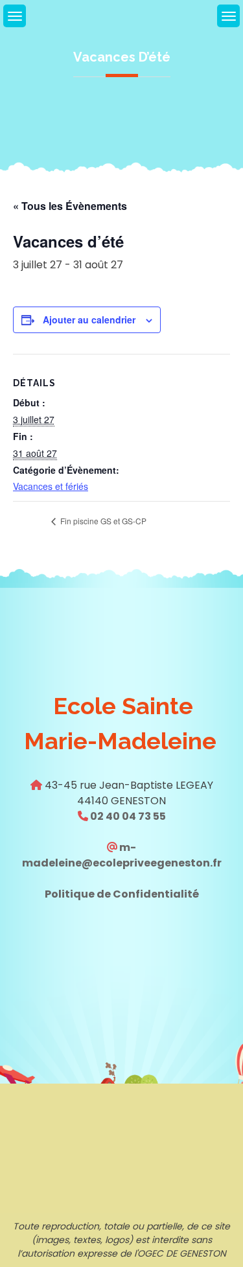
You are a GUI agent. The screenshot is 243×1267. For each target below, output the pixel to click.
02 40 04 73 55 (127, 816)
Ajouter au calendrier (89, 319)
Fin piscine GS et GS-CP (102, 520)
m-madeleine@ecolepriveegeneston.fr (122, 855)
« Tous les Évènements (70, 205)
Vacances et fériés (50, 486)
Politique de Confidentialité (122, 894)
